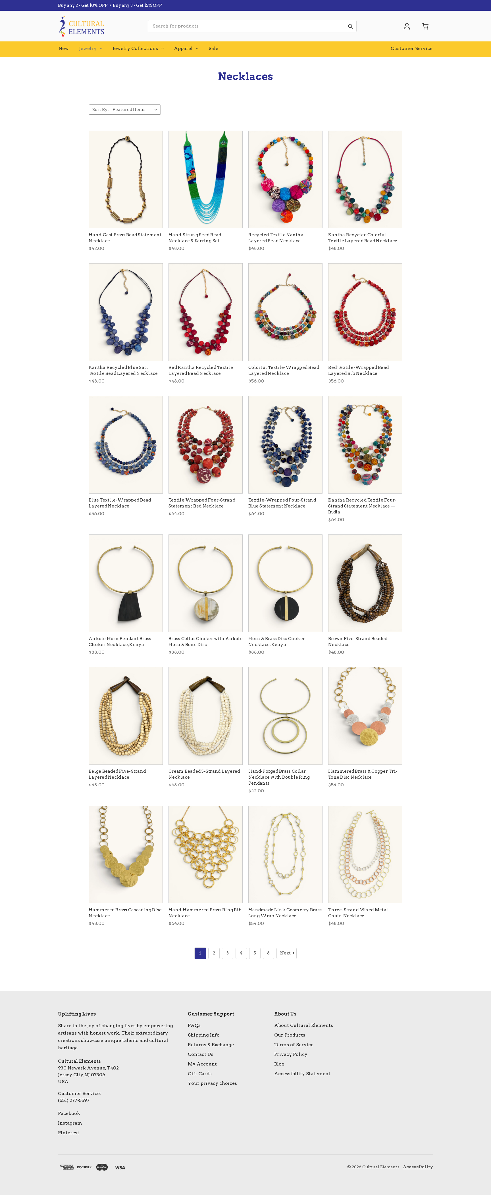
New (64, 48)
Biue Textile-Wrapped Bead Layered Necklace (120, 503)
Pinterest (68, 1132)
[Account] (407, 26)
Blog (279, 1064)
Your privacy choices (212, 1083)
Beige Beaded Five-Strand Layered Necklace (117, 774)
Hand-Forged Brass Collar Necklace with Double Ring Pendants (279, 777)
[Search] (350, 26)
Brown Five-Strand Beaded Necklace (357, 641)
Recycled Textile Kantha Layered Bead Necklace (275, 237)
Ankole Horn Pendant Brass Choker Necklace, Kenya (120, 641)
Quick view (125, 179)
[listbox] (136, 109)
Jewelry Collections (135, 48)
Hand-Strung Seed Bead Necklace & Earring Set (194, 237)
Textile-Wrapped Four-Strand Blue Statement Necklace (282, 503)
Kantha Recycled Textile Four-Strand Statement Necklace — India (362, 506)
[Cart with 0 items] (425, 26)
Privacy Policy (290, 1054)
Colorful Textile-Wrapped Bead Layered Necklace (283, 370)
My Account (202, 1064)
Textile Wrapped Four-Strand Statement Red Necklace (201, 503)
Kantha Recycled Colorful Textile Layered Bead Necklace (362, 237)
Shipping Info (204, 1035)
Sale (213, 48)
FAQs (194, 1025)
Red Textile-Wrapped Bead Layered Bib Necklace (358, 370)
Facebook (69, 1113)
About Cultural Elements (303, 1025)
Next (285, 953)
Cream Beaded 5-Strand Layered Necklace (204, 774)
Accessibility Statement (302, 1073)
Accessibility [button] (418, 1167)
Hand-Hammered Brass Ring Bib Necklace (205, 912)
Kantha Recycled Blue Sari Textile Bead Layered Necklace (123, 370)
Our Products (289, 1035)
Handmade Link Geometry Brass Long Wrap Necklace (285, 912)
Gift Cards (200, 1073)
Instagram (70, 1123)
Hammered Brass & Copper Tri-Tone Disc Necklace (363, 774)
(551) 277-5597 (74, 1100)
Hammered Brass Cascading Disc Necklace (125, 912)
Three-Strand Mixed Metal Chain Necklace (358, 912)
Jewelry (88, 48)
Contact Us (200, 1054)
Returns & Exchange (211, 1044)
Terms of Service (293, 1044)
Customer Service (411, 48)
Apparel (183, 48)
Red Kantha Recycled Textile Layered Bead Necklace (200, 370)
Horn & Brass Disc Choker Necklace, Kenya (276, 641)
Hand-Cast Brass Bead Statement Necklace (125, 237)
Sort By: (100, 109)
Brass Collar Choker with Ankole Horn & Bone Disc (205, 641)
